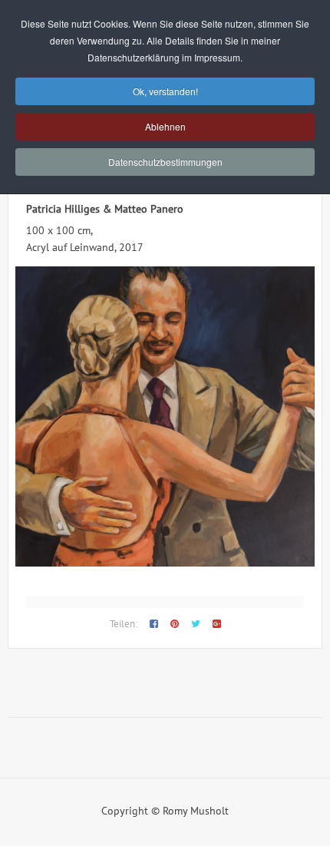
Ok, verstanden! (165, 90)
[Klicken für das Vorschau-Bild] (165, 563)
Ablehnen (165, 126)
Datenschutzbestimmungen (165, 161)
